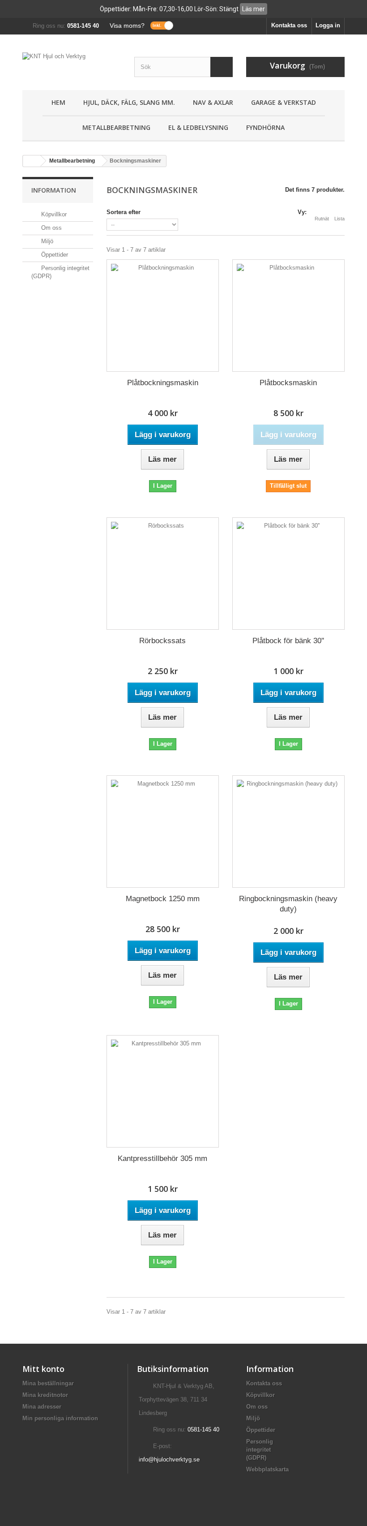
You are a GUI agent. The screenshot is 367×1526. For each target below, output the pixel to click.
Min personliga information (60, 1418)
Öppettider (53, 254)
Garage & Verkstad (283, 102)
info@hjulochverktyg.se (169, 1459)
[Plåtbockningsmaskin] (162, 315)
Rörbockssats (162, 640)
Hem (58, 102)
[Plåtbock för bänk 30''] (288, 573)
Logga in (328, 25)
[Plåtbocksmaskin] (288, 315)
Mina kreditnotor (45, 1395)
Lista (339, 218)
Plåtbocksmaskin (288, 382)
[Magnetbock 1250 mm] (162, 831)
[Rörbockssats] (162, 573)
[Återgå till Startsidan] (31, 161)
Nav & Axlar (213, 102)
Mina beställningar (48, 1383)
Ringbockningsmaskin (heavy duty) (288, 903)
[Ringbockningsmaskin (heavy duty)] (288, 831)
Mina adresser (41, 1406)
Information (53, 190)
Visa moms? (127, 25)
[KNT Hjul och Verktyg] (71, 65)
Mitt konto (43, 1368)
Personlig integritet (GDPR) (259, 1449)
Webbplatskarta (267, 1469)
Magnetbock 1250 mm (163, 898)
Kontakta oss (289, 25)
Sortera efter (124, 212)
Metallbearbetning (116, 127)
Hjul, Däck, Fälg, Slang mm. (129, 102)
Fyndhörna (265, 127)
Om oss (50, 227)
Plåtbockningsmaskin (162, 382)
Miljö (46, 241)
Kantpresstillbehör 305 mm (162, 1158)
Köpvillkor (53, 214)
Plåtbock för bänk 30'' (288, 640)
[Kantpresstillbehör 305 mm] (162, 1091)
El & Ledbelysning (198, 127)
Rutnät (322, 218)
